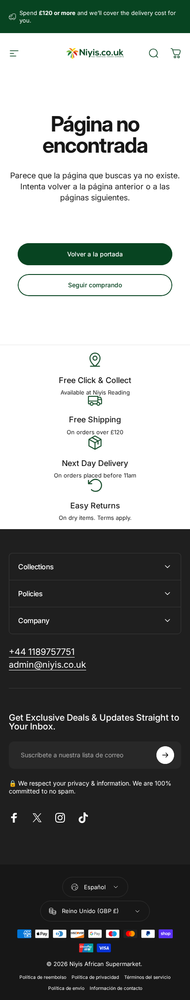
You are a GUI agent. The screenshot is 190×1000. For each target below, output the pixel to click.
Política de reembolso (42, 977)
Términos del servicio (147, 977)
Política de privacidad (95, 977)
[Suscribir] (165, 755)
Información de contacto (116, 988)
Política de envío (66, 988)
